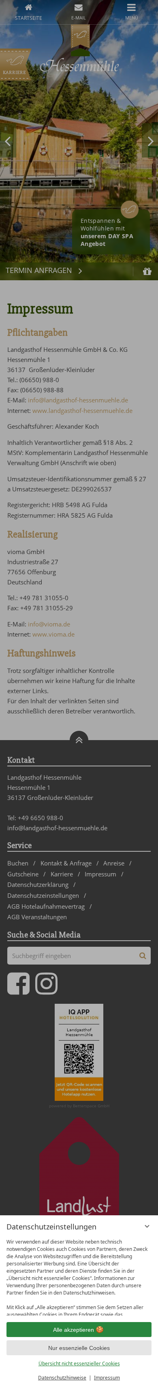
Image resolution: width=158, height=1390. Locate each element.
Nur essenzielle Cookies (79, 1348)
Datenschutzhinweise (62, 1377)
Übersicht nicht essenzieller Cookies (79, 1363)
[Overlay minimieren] (147, 1226)
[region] (79, 1275)
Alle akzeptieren (73, 1330)
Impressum (107, 1377)
